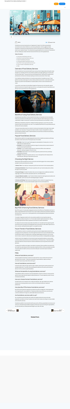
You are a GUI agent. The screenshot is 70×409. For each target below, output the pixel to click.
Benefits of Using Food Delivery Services (25, 58)
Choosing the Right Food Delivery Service (25, 61)
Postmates (30, 151)
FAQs (18, 66)
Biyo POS (31, 218)
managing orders (24, 213)
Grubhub (23, 148)
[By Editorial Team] (6, 324)
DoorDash (24, 145)
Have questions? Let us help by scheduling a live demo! (15, 1)
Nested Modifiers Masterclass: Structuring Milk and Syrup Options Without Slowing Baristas (42, 338)
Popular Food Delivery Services (23, 59)
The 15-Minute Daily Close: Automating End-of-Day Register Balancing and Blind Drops (58, 338)
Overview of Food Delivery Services (24, 56)
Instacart (37, 154)
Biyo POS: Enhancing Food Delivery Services (26, 62)
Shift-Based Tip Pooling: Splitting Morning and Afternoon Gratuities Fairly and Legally (11, 338)
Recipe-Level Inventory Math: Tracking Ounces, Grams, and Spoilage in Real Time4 (26, 338)
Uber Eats (51, 142)
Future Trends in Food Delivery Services (25, 64)
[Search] (51, 4)
